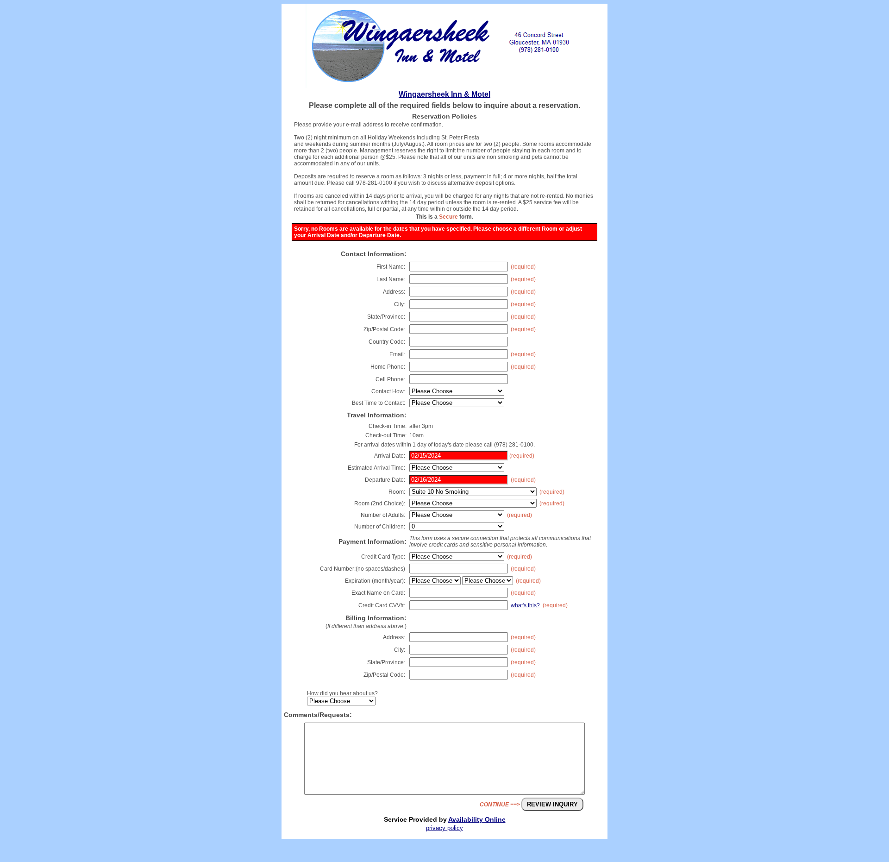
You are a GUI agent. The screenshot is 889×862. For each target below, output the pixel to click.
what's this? (525, 605)
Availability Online (477, 819)
